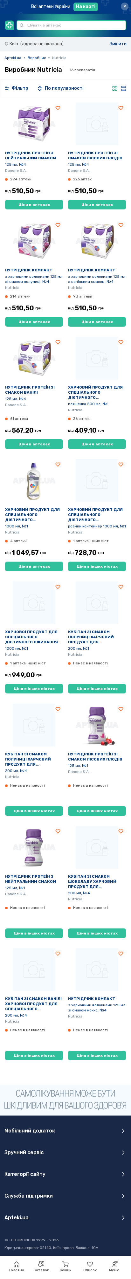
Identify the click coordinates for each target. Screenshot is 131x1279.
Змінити (118, 44)
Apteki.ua (12, 58)
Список (90, 1270)
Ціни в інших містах (97, 566)
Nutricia (12, 287)
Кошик (65, 1270)
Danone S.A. (16, 170)
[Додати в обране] (58, 107)
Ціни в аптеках (34, 204)
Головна (16, 1270)
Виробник (37, 58)
